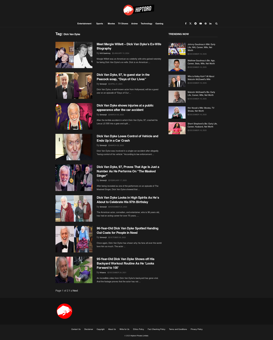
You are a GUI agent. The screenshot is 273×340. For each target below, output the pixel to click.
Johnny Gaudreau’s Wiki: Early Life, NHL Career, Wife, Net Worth (201, 47)
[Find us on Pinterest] (206, 23)
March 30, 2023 (117, 114)
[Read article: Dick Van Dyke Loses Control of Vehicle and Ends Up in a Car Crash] (73, 147)
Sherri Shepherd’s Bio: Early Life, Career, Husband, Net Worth (202, 125)
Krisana (103, 272)
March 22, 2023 (117, 145)
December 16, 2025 (198, 54)
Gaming (159, 23)
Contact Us (76, 329)
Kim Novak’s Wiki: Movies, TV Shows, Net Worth (201, 109)
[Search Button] (216, 23)
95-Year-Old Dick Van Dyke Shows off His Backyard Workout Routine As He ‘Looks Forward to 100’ (125, 263)
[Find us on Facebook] (185, 23)
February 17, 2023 (118, 180)
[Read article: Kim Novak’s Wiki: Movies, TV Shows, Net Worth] (177, 112)
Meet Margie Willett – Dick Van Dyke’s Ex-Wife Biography (129, 46)
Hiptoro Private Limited (139, 335)
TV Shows (123, 23)
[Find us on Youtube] (200, 23)
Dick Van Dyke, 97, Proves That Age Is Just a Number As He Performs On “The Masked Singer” (128, 171)
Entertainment (84, 23)
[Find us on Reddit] (195, 23)
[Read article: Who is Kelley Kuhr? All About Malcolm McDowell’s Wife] (177, 81)
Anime (134, 23)
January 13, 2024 (121, 53)
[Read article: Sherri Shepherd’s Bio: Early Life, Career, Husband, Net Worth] (177, 128)
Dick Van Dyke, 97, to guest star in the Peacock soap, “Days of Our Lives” (123, 76)
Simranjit (103, 84)
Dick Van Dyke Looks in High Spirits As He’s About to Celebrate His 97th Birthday (128, 199)
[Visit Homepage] (136, 10)
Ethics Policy (138, 329)
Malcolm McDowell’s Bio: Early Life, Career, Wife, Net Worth (201, 93)
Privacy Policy (197, 329)
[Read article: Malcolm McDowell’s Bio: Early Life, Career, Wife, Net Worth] (177, 97)
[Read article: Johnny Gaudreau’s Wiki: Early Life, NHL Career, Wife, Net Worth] (177, 49)
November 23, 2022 (118, 206)
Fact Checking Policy (156, 329)
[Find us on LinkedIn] (210, 23)
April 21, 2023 (116, 84)
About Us (112, 329)
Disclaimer (88, 329)
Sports (99, 23)
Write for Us (124, 329)
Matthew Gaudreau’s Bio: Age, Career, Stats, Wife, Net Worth (201, 62)
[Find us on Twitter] (190, 23)
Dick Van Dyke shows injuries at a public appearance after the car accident (125, 107)
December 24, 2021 (117, 272)
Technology (146, 23)
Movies (111, 23)
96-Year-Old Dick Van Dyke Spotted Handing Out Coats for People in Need (127, 230)
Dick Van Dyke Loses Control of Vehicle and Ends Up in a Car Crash (127, 138)
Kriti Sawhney (105, 53)
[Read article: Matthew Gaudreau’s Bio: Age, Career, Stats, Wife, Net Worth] (177, 65)
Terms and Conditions (178, 329)
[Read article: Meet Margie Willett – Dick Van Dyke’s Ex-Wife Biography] (73, 55)
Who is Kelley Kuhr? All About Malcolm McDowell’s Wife (201, 78)
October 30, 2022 (118, 237)
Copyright (101, 329)
